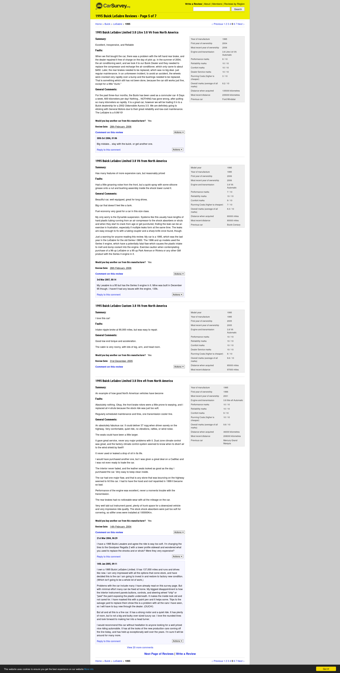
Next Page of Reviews (159, 654)
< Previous (217, 23)
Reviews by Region (234, 3)
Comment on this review (109, 132)
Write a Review (193, 4)
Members (217, 3)
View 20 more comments (140, 647)
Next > (241, 23)
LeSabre (117, 23)
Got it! (326, 668)
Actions (177, 132)
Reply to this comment (108, 149)
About (207, 3)
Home (98, 23)
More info (89, 669)
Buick (107, 23)
